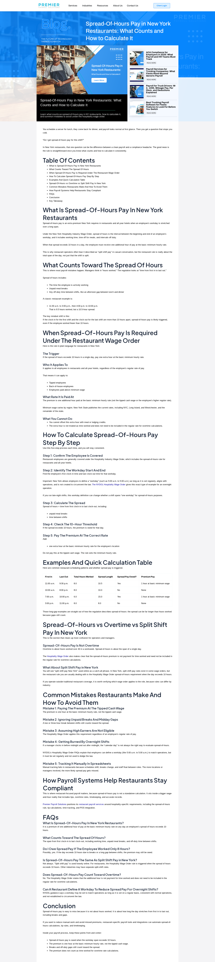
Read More (151, 63)
